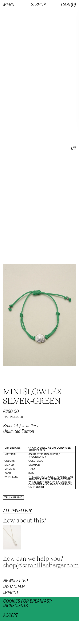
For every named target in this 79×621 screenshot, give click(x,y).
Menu (8, 4)
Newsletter (15, 581)
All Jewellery (17, 511)
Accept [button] (10, 615)
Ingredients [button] (15, 605)
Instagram (14, 587)
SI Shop (38, 4)
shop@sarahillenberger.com (41, 565)
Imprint (10, 593)
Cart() (68, 4)
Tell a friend (13, 497)
